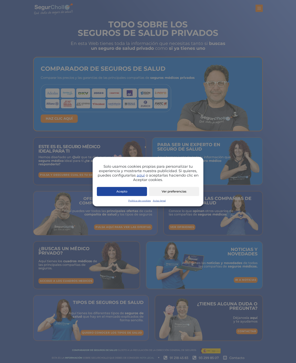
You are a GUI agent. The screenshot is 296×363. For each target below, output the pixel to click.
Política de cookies (139, 200)
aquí (141, 175)
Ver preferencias (174, 191)
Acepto (121, 191)
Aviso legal (159, 200)
